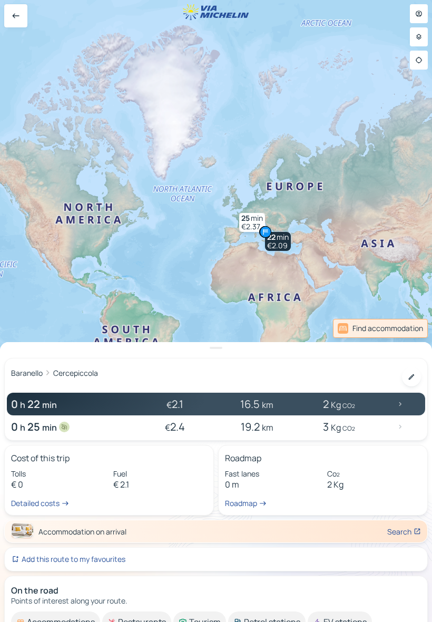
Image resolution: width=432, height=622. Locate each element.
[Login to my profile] (419, 13)
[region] (216, 311)
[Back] (15, 15)
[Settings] (419, 36)
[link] (404, 328)
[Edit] (411, 376)
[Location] (419, 60)
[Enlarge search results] (216, 348)
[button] (278, 241)
